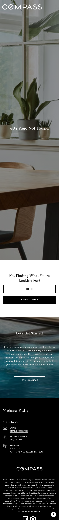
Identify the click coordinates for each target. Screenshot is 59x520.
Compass (34, 482)
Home (29, 289)
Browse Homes (30, 300)
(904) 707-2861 (16, 439)
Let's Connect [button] (29, 380)
